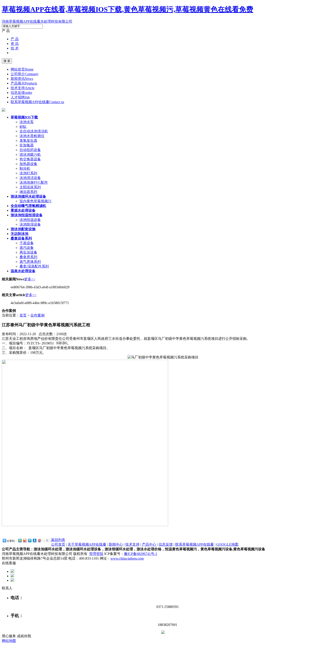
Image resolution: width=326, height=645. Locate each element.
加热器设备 (28, 164)
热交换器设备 (30, 159)
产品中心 (149, 544)
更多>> (29, 279)
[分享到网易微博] (39, 540)
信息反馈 (21, 92)
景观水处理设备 (23, 210)
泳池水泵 (27, 122)
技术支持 (22, 88)
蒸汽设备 (27, 248)
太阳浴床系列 (30, 187)
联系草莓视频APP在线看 (37, 102)
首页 (23, 315)
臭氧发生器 (28, 140)
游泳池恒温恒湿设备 (27, 215)
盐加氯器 (27, 145)
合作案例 (37, 315)
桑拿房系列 (28, 257)
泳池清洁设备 (30, 178)
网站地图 (9, 641)
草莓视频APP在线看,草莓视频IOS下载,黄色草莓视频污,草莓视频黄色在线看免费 (127, 9)
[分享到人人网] (34, 540)
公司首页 (58, 544)
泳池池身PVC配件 (34, 182)
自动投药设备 (30, 150)
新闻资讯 (22, 79)
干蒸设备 (27, 243)
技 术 (15, 48)
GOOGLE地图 (227, 544)
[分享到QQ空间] (19, 540)
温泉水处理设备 (23, 271)
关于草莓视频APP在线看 (87, 544)
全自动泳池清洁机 (34, 131)
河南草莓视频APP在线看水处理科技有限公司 (37, 21)
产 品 (15, 39)
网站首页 (22, 69)
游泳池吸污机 (30, 154)
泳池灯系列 (28, 173)
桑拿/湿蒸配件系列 (34, 266)
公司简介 (25, 74)
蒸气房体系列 (30, 262)
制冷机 (25, 168)
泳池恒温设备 (30, 220)
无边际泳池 (19, 234)
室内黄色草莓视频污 (35, 201)
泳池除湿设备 (30, 224)
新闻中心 (116, 544)
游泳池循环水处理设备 (28, 196)
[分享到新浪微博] (24, 540)
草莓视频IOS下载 (24, 117)
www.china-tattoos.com (127, 558)
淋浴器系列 (28, 192)
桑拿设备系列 (21, 238)
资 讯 (15, 43)
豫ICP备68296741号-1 (140, 554)
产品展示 (24, 83)
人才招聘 (20, 97)
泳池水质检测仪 (32, 136)
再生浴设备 (28, 252)
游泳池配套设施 (23, 229)
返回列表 (58, 540)
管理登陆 (96, 554)
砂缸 (23, 126)
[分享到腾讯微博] (29, 540)
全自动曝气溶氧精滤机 (28, 206)
